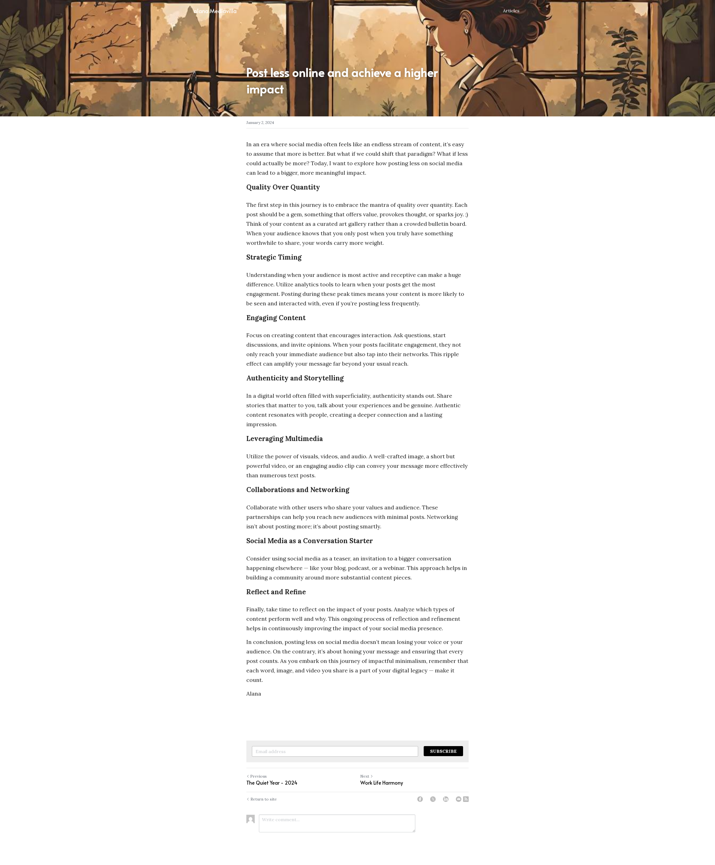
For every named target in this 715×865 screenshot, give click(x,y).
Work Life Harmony (381, 783)
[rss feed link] (466, 799)
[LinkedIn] (446, 799)
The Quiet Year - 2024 (271, 783)
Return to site (264, 799)
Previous (258, 776)
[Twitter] (433, 799)
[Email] (458, 799)
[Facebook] (420, 799)
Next (364, 776)
